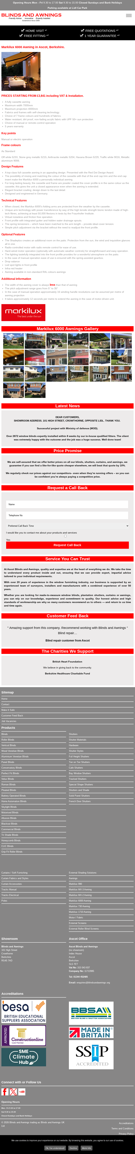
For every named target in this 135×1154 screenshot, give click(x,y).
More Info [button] (86, 1147)
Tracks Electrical (10, 895)
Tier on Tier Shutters (79, 762)
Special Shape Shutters (81, 784)
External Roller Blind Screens (84, 928)
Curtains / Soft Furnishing (14, 872)
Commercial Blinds (11, 829)
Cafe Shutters (76, 767)
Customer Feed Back (12, 715)
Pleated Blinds (8, 790)
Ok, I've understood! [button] (55, 1147)
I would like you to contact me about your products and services (41, 532)
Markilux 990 (75, 884)
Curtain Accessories (11, 884)
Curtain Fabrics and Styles (14, 878)
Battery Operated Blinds (13, 795)
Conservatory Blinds (11, 767)
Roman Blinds (8, 784)
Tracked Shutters (77, 779)
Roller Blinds (7, 739)
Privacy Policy (126, 1133)
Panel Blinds (7, 762)
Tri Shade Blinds (9, 835)
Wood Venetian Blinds (12, 751)
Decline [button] (73, 1147)
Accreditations (126, 1123)
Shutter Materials (77, 739)
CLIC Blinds (7, 846)
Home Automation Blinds (14, 801)
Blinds (4, 734)
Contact (5, 704)
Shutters (73, 734)
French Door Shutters (80, 801)
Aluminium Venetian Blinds (15, 756)
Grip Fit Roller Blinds (11, 851)
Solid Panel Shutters (79, 795)
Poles (4, 900)
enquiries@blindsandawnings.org (93, 982)
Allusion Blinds (9, 818)
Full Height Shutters (79, 756)
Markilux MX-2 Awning (80, 895)
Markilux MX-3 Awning (80, 889)
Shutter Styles (76, 751)
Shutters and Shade (79, 790)
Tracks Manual (9, 889)
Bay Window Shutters (80, 773)
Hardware (73, 745)
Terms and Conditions (122, 1128)
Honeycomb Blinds (11, 840)
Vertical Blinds (8, 745)
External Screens (77, 923)
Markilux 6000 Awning (80, 900)
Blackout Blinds (9, 823)
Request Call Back (67, 545)
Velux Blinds (7, 779)
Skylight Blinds (9, 807)
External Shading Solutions (83, 872)
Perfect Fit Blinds (10, 773)
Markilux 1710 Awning (80, 912)
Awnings (73, 878)
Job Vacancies (8, 721)
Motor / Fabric (76, 917)
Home (4, 698)
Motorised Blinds (9, 812)
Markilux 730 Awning (79, 906)
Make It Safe (8, 710)
